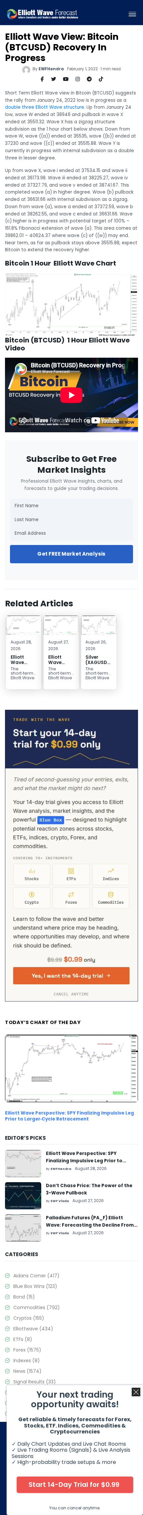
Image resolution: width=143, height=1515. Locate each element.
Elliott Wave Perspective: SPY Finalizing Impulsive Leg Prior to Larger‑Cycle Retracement (69, 1116)
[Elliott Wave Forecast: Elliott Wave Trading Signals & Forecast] (42, 14)
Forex (27, 1350)
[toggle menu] (132, 14)
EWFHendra (51, 69)
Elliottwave (33, 1328)
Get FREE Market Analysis (71, 553)
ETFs (22, 1339)
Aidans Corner (36, 1275)
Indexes (26, 1360)
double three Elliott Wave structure (44, 107)
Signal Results (34, 1381)
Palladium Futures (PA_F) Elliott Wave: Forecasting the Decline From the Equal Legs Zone (90, 1225)
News (27, 1371)
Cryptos (28, 1318)
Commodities (36, 1307)
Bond (24, 1297)
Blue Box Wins (35, 1286)
